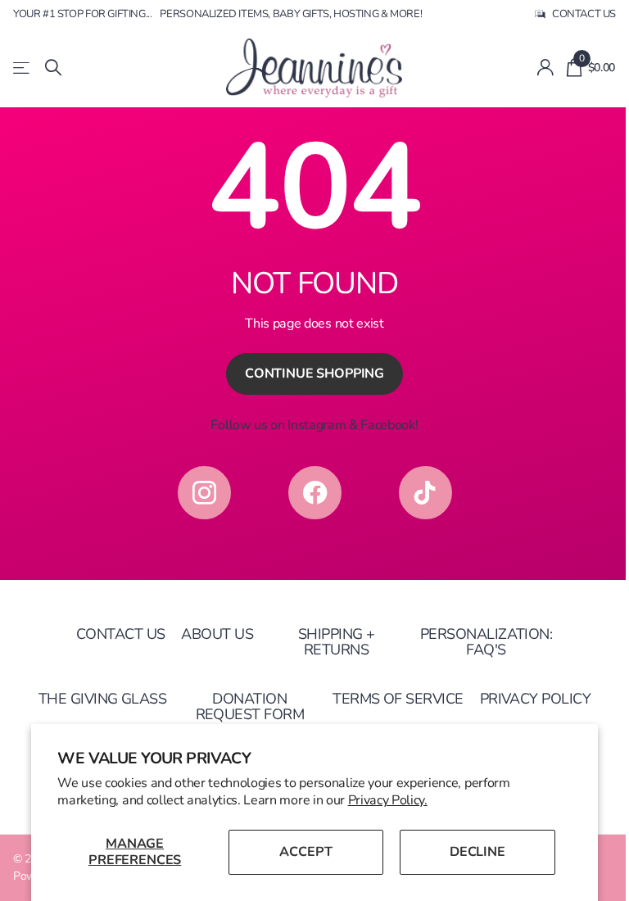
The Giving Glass (102, 699)
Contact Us (120, 634)
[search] (53, 67)
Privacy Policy (535, 699)
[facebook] (315, 492)
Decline (477, 852)
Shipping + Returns (336, 641)
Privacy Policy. (388, 800)
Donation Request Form (250, 706)
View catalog (22, 67)
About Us (217, 634)
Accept (305, 852)
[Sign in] (545, 67)
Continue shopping (314, 373)
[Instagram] (204, 492)
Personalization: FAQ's (486, 641)
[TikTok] (425, 492)
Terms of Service (398, 699)
